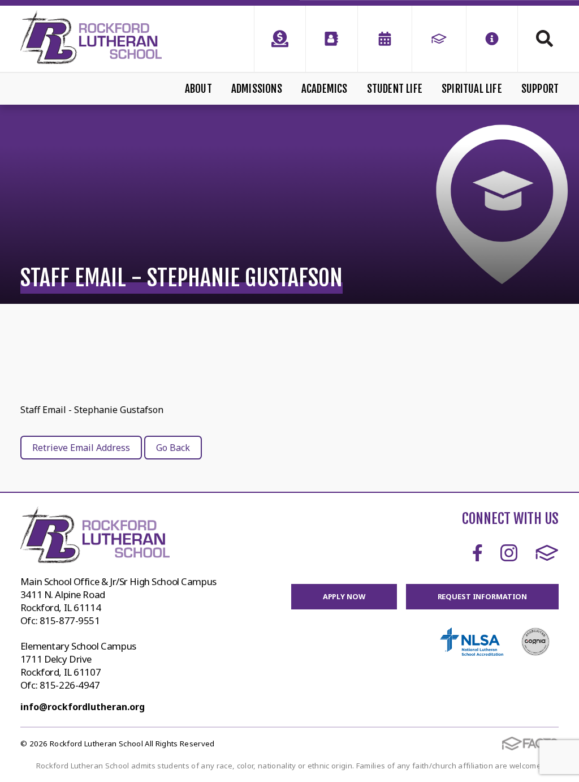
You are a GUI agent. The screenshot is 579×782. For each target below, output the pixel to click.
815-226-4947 (70, 684)
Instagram (509, 553)
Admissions (256, 89)
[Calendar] (385, 39)
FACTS (547, 553)
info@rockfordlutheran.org (82, 707)
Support (540, 89)
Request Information (483, 596)
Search (538, 38)
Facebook (477, 553)
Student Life (394, 89)
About (198, 89)
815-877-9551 (70, 620)
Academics (324, 89)
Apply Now (344, 596)
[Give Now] (279, 39)
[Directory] (331, 39)
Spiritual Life (472, 89)
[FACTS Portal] (439, 39)
